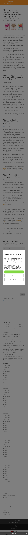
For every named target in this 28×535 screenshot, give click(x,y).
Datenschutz (11, 283)
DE (12, 252)
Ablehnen (14, 276)
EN (15, 252)
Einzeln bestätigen (14, 279)
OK (14, 272)
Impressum (17, 283)
